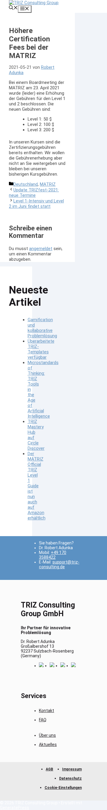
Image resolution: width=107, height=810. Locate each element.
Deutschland (25, 184)
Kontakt (46, 710)
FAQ (42, 719)
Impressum (72, 769)
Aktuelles (48, 744)
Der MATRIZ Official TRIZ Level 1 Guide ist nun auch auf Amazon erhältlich (36, 486)
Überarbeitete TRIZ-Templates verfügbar (41, 349)
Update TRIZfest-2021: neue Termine (34, 192)
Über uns (47, 735)
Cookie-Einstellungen (63, 788)
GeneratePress (14, 807)
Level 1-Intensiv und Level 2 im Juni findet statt (36, 203)
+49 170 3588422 (52, 555)
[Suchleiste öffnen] (13, 8)
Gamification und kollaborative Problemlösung (42, 327)
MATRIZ (48, 184)
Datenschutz (70, 778)
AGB (49, 769)
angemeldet (40, 248)
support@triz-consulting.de (59, 564)
